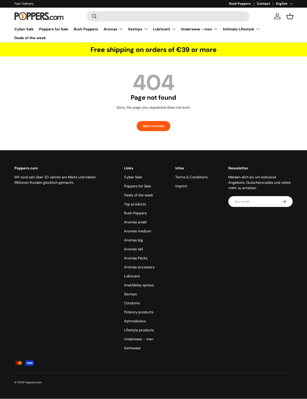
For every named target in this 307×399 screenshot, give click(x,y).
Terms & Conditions (191, 177)
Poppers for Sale (53, 29)
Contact (263, 4)
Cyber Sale (24, 29)
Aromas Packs (135, 258)
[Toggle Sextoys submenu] (146, 29)
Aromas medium (137, 231)
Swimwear (132, 348)
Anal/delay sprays (139, 285)
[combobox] (168, 16)
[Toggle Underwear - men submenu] (215, 29)
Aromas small (135, 222)
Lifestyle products (139, 330)
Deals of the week (30, 38)
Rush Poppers (240, 4)
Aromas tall (133, 249)
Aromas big (133, 240)
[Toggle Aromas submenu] (121, 29)
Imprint (181, 186)
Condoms (132, 303)
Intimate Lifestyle (238, 29)
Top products (135, 204)
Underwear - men (196, 29)
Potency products (139, 312)
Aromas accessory (139, 267)
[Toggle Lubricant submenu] (173, 29)
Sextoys (135, 29)
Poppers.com (33, 382)
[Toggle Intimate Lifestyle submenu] (257, 29)
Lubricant (161, 29)
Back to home (153, 126)
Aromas (110, 29)
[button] (290, 16)
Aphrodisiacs (135, 321)
